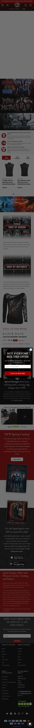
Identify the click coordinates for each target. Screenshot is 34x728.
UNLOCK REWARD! (17, 373)
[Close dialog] (31, 349)
